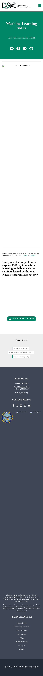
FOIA (22, 638)
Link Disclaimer (21, 630)
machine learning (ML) (21, 357)
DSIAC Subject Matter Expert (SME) (21, 352)
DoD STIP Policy (21, 642)
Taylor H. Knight (28, 255)
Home (10, 38)
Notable (32, 38)
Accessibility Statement (21, 627)
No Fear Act (21, 634)
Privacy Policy (22, 623)
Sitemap (21, 649)
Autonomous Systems (21, 348)
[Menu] (40, 6)
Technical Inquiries (21, 38)
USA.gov (21, 645)
